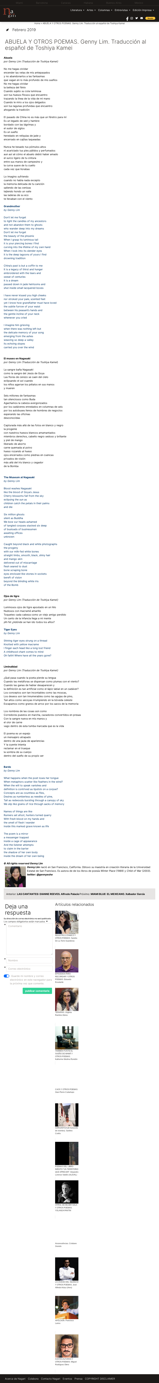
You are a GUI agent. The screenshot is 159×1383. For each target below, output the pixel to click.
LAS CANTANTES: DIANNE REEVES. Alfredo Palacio (48, 894)
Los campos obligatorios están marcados (25, 921)
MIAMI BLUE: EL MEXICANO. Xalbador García (118, 894)
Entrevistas (121, 10)
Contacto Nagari (50, 1378)
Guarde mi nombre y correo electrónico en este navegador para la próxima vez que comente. (31, 979)
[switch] (6, 976)
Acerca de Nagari (15, 1378)
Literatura (76, 10)
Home (37, 23)
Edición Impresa (142, 10)
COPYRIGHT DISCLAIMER (100, 1378)
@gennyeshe (45, 874)
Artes (90, 10)
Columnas (104, 10)
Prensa (78, 1378)
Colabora (33, 1378)
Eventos (67, 1378)
